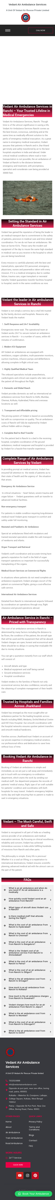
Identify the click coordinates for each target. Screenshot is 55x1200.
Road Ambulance (14, 1143)
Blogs (31, 1135)
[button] (33, 1194)
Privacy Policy (35, 1121)
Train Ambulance (14, 1138)
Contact (33, 1140)
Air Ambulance (13, 1132)
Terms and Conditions (34, 1128)
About (9, 1127)
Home (9, 1121)
